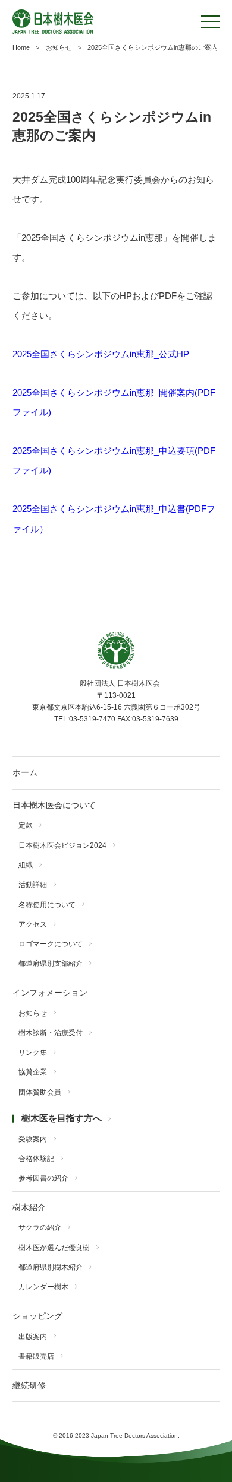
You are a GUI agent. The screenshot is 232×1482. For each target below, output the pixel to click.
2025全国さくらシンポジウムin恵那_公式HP (100, 354)
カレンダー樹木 (43, 1286)
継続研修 (29, 1386)
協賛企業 (32, 1072)
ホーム (24, 773)
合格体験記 (36, 1158)
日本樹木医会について (54, 806)
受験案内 (32, 1139)
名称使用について (47, 904)
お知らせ (32, 1013)
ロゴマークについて (50, 943)
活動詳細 (32, 884)
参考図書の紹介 (43, 1178)
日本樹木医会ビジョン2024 (62, 845)
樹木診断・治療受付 (50, 1032)
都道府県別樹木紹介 (50, 1267)
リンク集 (32, 1052)
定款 (25, 825)
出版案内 (32, 1336)
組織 (25, 865)
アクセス (32, 924)
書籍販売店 (36, 1356)
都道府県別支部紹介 (50, 963)
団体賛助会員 (39, 1092)
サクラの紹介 (39, 1227)
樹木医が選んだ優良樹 (54, 1247)
